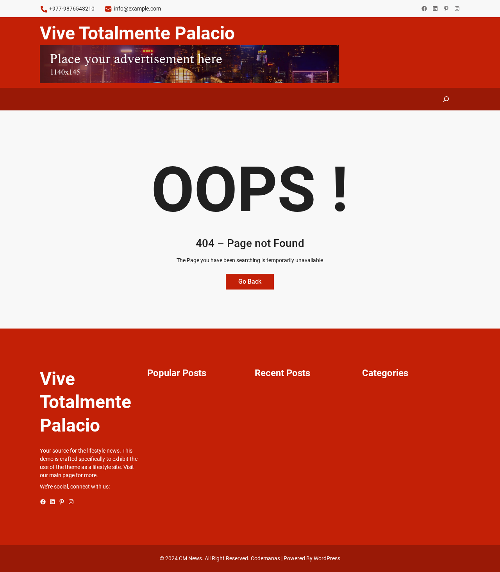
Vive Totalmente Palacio (137, 33)
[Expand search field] (446, 98)
